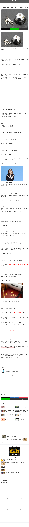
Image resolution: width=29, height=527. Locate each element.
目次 (13, 96)
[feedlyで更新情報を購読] (7, 373)
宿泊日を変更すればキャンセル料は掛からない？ (9, 99)
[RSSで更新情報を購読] (8, 373)
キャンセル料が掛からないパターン (7, 97)
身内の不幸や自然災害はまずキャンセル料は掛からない (10, 98)
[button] (28, 4)
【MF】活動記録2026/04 (4, 482)
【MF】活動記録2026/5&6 (4, 480)
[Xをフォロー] (6, 373)
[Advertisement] (14, 89)
